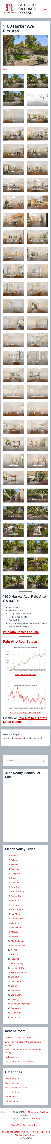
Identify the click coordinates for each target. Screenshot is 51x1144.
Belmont (15, 860)
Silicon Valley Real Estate (39, 1112)
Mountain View (18, 945)
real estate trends (13, 1092)
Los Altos (15, 914)
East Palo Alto (17, 891)
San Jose (15, 986)
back (5, 69)
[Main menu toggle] (45, 9)
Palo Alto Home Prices (25, 674)
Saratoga (15, 999)
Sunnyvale (16, 1008)
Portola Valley (17, 963)
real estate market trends (16, 1087)
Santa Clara (16, 995)
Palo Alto (15, 959)
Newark (14, 950)
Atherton (15, 855)
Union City (16, 1013)
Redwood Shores (19, 972)
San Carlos (16, 981)
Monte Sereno (17, 941)
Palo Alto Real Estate (20, 641)
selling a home (11, 1101)
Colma (14, 878)
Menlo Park (16, 927)
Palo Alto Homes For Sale (21, 632)
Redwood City (17, 968)
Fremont (15, 900)
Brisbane (15, 864)
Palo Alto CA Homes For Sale (27, 9)
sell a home (10, 1096)
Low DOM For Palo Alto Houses (19, 1061)
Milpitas (14, 936)
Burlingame (16, 869)
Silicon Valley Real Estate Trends (25, 1125)
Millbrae (14, 932)
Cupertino (15, 882)
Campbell (15, 873)
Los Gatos (16, 923)
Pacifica (14, 954)
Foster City (16, 896)
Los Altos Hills (17, 918)
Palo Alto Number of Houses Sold (25, 712)
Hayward (15, 905)
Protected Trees (12, 1057)
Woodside (15, 1017)
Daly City (15, 887)
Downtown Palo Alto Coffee (18, 1037)
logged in (19, 738)
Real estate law (12, 1083)
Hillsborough (17, 909)
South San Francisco (20, 1004)
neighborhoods (12, 1078)
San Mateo (16, 990)
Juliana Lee (6, 1112)
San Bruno (16, 977)
